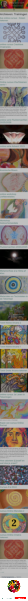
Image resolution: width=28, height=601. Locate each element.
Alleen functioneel (9, 598)
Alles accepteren (21, 598)
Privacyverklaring (14, 595)
